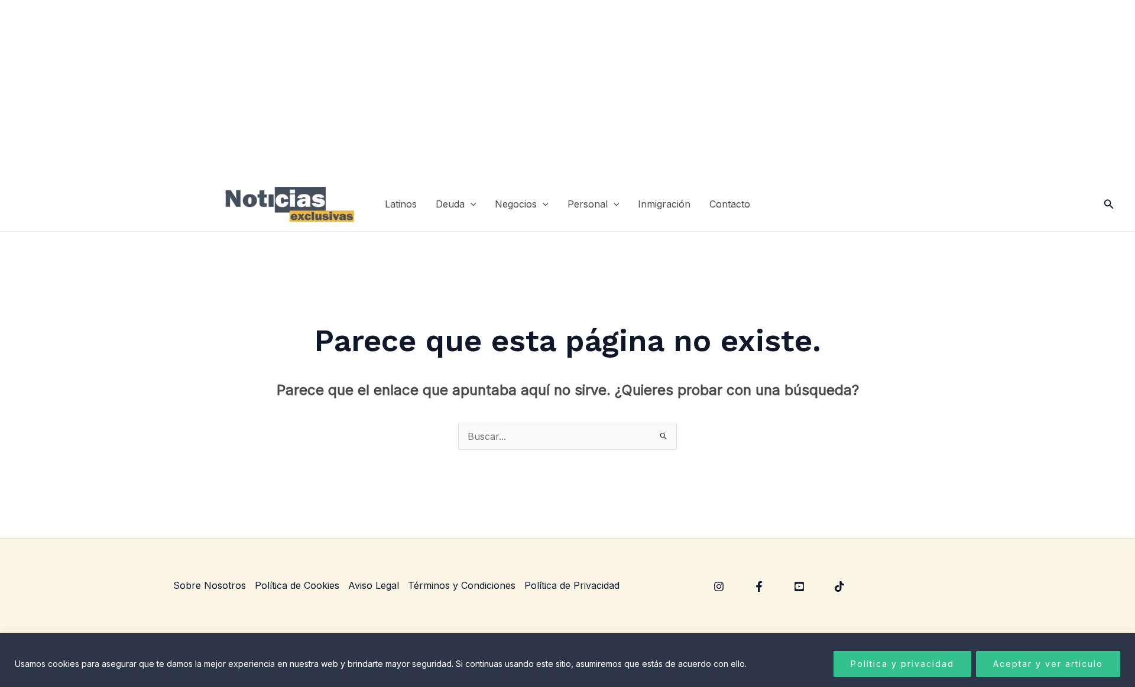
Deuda (450, 204)
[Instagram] (719, 586)
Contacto (729, 204)
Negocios (516, 204)
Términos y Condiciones (461, 585)
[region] (567, 660)
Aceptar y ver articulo (1048, 664)
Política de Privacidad (572, 585)
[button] (470, 204)
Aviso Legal (373, 585)
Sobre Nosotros (209, 585)
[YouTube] (799, 586)
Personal (588, 204)
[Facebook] (759, 586)
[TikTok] (839, 586)
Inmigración (664, 204)
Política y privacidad (902, 664)
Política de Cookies (297, 585)
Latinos (401, 204)
